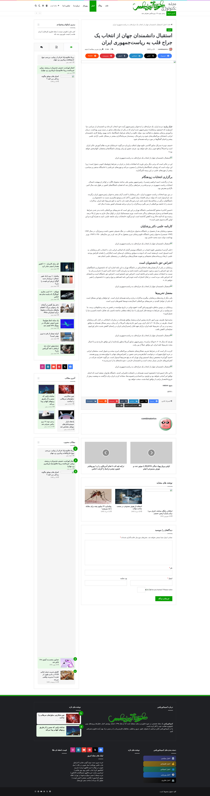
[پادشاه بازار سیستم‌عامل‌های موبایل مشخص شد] (66, 415)
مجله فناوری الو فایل (50, 32)
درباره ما (76, 6)
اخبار (93, 6)
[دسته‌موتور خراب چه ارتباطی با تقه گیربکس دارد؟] (67, 349)
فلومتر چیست (62, 32)
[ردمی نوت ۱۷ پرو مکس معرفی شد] (46, 414)
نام (170, 568)
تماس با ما (66, 6)
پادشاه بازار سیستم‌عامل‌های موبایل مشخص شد (67, 424)
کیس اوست (77, 778)
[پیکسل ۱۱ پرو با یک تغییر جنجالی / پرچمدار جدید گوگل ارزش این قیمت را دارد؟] (67, 279)
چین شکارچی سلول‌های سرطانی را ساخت (67, 398)
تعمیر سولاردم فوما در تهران (84, 775)
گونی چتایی (84, 762)
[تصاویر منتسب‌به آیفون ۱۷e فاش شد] (67, 662)
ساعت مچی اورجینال (84, 780)
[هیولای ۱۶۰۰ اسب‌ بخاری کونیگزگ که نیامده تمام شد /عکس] (67, 295)
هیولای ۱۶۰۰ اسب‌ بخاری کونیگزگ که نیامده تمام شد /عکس (49, 294)
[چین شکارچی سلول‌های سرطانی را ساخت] (66, 389)
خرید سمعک (99, 775)
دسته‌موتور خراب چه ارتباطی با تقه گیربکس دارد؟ (50, 348)
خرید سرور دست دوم (96, 762)
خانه (106, 6)
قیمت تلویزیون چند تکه (62, 34)
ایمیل (170, 578)
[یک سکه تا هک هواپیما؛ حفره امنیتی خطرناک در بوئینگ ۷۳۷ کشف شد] (67, 323)
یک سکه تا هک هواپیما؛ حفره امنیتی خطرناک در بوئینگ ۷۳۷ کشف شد (50, 323)
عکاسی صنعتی (87, 778)
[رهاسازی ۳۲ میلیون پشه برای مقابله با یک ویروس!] (98, 496)
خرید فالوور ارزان (86, 768)
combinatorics (163, 49)
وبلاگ (100, 6)
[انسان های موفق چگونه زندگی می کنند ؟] (67, 168)
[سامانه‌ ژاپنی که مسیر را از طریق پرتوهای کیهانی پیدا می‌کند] (46, 389)
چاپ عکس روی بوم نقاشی (84, 770)
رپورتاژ (85, 6)
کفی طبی (72, 32)
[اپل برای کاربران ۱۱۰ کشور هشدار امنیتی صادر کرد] (67, 267)
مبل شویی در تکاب (82, 765)
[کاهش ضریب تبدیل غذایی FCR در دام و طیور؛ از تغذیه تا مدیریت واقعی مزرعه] (67, 675)
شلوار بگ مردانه (97, 780)
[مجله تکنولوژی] (154, 6)
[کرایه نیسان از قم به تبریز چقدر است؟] (67, 336)
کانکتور (73, 773)
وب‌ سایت (123, 578)
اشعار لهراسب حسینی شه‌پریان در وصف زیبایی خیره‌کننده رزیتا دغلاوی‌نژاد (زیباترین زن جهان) (59, 463)
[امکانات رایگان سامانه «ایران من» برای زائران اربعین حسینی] (159, 499)
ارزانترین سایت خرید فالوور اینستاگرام (90, 773)
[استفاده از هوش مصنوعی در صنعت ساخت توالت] (128, 496)
